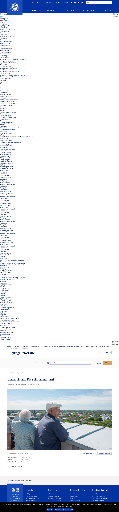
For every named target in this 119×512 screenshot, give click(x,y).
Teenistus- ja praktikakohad (100, 498)
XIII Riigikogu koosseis (6, 168)
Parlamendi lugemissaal (7, 308)
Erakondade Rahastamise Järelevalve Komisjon (55, 499)
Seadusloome (4, 147)
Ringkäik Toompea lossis (7, 327)
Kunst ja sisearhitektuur (7, 320)
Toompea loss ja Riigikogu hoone (10, 318)
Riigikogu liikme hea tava (7, 36)
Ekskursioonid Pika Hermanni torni (100, 346)
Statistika (2, 124)
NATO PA (3, 80)
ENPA (1, 82)
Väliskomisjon (4, 56)
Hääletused (3, 126)
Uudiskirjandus (4, 309)
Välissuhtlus (3, 151)
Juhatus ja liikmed (5, 170)
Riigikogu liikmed (5, 27)
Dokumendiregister (6, 115)
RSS (82, 2)
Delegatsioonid (4, 175)
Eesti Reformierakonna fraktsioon (10, 71)
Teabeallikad (4, 311)
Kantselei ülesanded (6, 96)
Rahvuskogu (3, 265)
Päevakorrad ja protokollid (8, 112)
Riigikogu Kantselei (5, 94)
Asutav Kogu (4, 276)
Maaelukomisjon (5, 45)
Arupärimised (4, 131)
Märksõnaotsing (5, 119)
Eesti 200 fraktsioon (6, 66)
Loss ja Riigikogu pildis (6, 339)
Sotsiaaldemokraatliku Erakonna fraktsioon (13, 75)
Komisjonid (3, 38)
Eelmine (15, 419)
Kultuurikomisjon (5, 43)
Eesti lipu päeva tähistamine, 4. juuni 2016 (78, 346)
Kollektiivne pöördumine (7, 163)
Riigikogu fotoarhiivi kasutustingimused (20, 480)
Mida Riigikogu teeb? (6, 145)
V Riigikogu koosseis (6, 267)
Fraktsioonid (3, 64)
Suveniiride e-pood (5, 337)
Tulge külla (105, 10)
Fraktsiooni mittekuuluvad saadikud (10, 77)
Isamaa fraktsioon (5, 73)
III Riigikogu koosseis (6, 271)
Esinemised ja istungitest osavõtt (10, 128)
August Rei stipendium (6, 297)
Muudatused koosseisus (7, 29)
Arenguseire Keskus (6, 105)
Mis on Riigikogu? (5, 144)
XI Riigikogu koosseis (6, 193)
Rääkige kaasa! (4, 156)
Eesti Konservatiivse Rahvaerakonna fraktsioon (14, 70)
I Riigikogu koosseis (6, 274)
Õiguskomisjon (4, 57)
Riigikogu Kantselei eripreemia (9, 299)
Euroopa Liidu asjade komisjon (9, 40)
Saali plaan (3, 33)
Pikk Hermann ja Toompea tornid (10, 322)
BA (1, 84)
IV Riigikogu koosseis (6, 269)
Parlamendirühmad (5, 91)
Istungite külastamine (76, 494)
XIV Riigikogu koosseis (6, 167)
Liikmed (2, 256)
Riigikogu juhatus (5, 26)
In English (5, 20)
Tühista (98, 363)
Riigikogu (37, 10)
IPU (1, 87)
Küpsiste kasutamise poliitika (64, 509)
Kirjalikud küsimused (6, 133)
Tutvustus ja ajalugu (68, 10)
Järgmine (103, 419)
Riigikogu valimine (5, 152)
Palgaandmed (4, 34)
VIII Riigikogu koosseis (6, 230)
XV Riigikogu (3, 24)
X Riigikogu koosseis (6, 205)
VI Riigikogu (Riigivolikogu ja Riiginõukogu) (12, 263)
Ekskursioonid (4, 330)
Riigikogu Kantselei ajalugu (8, 279)
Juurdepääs (49, 2)
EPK (1, 89)
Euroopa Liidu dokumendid (8, 117)
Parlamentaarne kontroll (7, 130)
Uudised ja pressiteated (7, 292)
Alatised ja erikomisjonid (7, 184)
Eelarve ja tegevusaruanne (8, 103)
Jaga (100, 352)
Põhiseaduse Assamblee (7, 255)
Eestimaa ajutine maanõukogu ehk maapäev (13, 278)
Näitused (73, 498)
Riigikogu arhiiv (4, 313)
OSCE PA (2, 86)
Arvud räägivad (4, 31)
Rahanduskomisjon (6, 50)
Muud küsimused (5, 138)
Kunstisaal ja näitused (6, 332)
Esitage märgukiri (5, 160)
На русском (5, 19)
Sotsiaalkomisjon (5, 54)
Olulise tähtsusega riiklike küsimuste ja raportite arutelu (16, 137)
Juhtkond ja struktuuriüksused (9, 100)
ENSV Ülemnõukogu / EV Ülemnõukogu (12, 260)
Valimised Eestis (53, 496)
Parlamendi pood (75, 500)
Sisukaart (65, 2)
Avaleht (9, 346)
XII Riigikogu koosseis (6, 181)
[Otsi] (110, 2)
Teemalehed (4, 304)
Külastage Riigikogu (6, 329)
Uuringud (2, 293)
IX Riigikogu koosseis (6, 218)
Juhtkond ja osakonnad (99, 496)
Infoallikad (89, 10)
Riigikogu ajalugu (5, 165)
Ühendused (3, 93)
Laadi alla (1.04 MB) (105, 453)
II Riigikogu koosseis (6, 272)
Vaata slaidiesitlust (87, 453)
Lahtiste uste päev (5, 334)
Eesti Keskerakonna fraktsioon (9, 68)
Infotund (2, 135)
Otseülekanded (4, 288)
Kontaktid (58, 2)
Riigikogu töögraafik (6, 123)
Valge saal (3, 325)
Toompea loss (4, 316)
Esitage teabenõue (5, 158)
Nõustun (50, 509)
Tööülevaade (4, 121)
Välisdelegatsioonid (6, 78)
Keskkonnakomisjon (6, 41)
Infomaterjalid (4, 306)
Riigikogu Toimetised (6, 302)
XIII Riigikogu (46, 346)
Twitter (75, 2)
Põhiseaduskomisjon (6, 49)
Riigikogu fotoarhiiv (6, 285)
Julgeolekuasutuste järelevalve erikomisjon (13, 59)
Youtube (78, 2)
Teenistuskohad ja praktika (8, 101)
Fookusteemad (4, 290)
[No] (117, 507)
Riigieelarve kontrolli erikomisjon (9, 63)
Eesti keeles (37, 2)
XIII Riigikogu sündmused (58, 346)
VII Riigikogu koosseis (6, 242)
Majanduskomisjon (6, 47)
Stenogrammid (4, 114)
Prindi (106, 352)
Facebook (71, 2)
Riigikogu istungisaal (6, 323)
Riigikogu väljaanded (6, 300)
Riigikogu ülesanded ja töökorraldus (10, 142)
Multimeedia (3, 283)
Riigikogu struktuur (5, 154)
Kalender (2, 110)
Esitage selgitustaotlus (6, 161)
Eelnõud (2, 108)
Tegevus (49, 10)
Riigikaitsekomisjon (6, 52)
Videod (2, 286)
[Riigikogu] (14, 7)
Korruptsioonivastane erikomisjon (10, 61)
